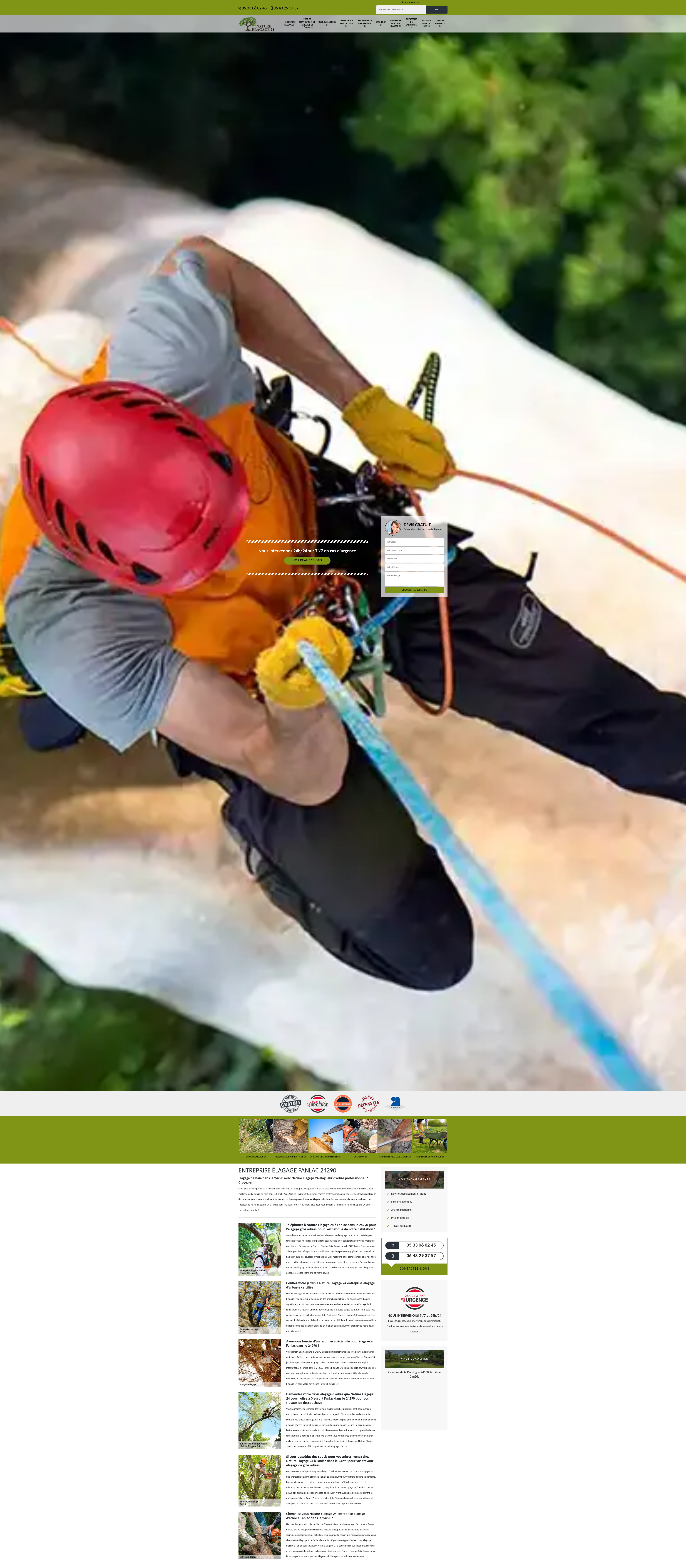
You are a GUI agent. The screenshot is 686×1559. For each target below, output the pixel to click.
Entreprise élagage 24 (289, 23)
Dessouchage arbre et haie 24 (346, 23)
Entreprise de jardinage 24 (411, 23)
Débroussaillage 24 (327, 23)
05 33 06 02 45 (254, 8)
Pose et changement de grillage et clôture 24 (307, 23)
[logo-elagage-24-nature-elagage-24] (256, 23)
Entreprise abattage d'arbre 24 (395, 23)
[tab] (343, 623)
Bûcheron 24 (381, 23)
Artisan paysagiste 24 (440, 23)
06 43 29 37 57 (286, 8)
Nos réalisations (307, 560)
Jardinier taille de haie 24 (426, 23)
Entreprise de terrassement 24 (365, 23)
